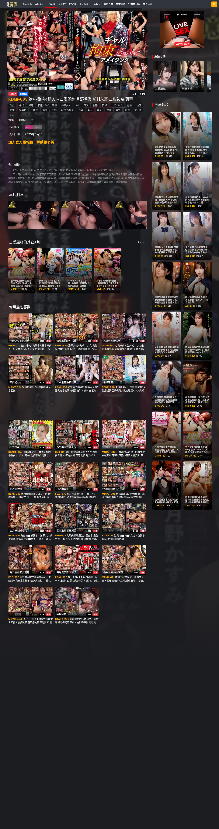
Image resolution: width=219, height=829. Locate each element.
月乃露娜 (14, 572)
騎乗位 (22, 110)
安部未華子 (70, 572)
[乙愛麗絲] (165, 76)
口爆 (54, 110)
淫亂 (109, 110)
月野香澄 (187, 88)
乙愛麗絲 (24, 572)
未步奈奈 (108, 382)
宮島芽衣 (61, 614)
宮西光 (13, 382)
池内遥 (25, 340)
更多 (139, 242)
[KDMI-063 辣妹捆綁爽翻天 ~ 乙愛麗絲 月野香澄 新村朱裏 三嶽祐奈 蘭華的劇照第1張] (33, 214)
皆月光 (107, 447)
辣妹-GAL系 (67, 110)
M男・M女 (117, 105)
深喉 (81, 110)
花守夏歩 (71, 447)
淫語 (12, 105)
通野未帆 (120, 488)
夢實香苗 (118, 572)
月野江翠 (116, 340)
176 (143, 94)
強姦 (95, 105)
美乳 (99, 110)
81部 (38, 127)
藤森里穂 (61, 530)
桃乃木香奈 (63, 488)
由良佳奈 (71, 382)
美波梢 (107, 340)
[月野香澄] (192, 76)
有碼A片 (13, 94)
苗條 (104, 105)
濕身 (30, 105)
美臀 (118, 110)
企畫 (12, 110)
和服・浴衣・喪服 (47, 105)
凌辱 (127, 110)
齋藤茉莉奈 (63, 340)
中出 (21, 105)
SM (77, 105)
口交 (86, 105)
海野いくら (16, 340)
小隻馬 (34, 110)
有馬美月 (61, 447)
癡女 (45, 110)
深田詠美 (71, 530)
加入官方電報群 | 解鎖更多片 (31, 142)
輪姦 (90, 110)
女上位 (138, 110)
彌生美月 (108, 572)
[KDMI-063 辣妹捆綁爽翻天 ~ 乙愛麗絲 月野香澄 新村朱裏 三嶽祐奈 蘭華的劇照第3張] (140, 214)
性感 (139, 105)
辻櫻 (19, 488)
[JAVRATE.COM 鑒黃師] (11, 4)
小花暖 (72, 340)
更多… (12, 115)
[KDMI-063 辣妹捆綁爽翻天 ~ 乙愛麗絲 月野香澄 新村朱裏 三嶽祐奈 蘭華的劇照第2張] (86, 214)
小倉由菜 (14, 447)
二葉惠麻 (61, 382)
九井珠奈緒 (109, 488)
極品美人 (66, 105)
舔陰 (129, 105)
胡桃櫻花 (22, 530)
